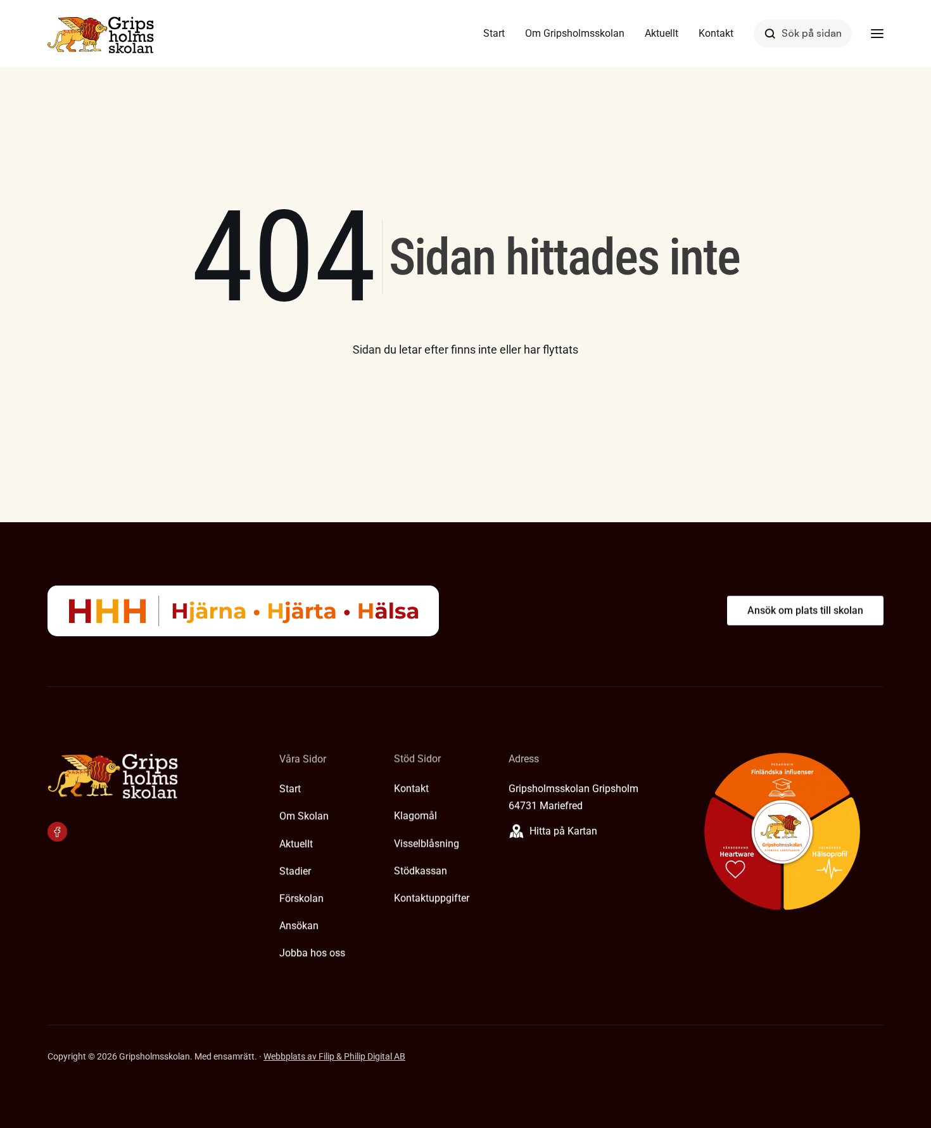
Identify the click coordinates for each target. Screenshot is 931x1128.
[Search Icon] (803, 33)
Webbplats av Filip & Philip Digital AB (334, 1056)
